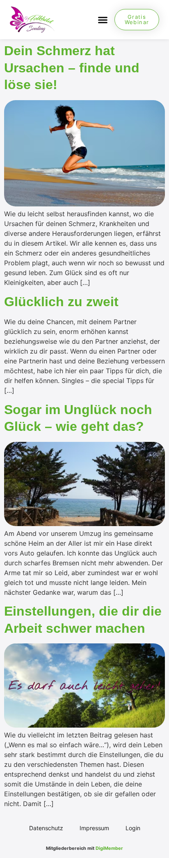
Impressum (94, 827)
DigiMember (109, 848)
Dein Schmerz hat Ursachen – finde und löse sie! (71, 67)
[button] (102, 19)
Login (133, 827)
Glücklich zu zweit (61, 301)
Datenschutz (46, 827)
